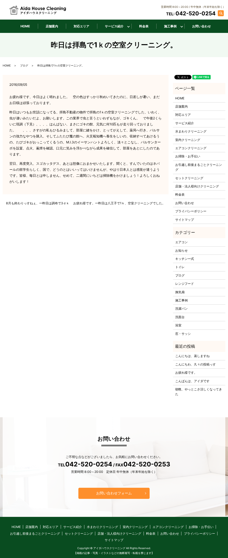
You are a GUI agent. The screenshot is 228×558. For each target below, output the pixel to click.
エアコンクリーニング (190, 148)
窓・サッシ (183, 333)
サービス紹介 (114, 26)
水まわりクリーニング (190, 131)
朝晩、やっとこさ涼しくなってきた (198, 391)
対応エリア (81, 26)
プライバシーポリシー (190, 211)
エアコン (181, 242)
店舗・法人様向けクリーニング (197, 186)
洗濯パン (181, 308)
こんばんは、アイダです (192, 381)
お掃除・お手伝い (187, 156)
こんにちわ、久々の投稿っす (195, 364)
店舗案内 (52, 26)
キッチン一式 (184, 259)
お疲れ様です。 (186, 372)
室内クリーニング (187, 140)
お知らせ (181, 250)
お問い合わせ (201, 26)
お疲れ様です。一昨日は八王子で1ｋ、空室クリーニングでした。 (119, 203)
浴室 (178, 325)
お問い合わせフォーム (114, 493)
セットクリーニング (189, 178)
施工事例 (170, 26)
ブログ (24, 65)
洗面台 (180, 317)
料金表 (144, 26)
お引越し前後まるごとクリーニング (198, 167)
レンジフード (184, 283)
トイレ (180, 267)
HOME (25, 26)
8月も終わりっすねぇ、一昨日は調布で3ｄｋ (37, 203)
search (223, 13)
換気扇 (180, 292)
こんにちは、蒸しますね (192, 356)
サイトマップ (184, 219)
